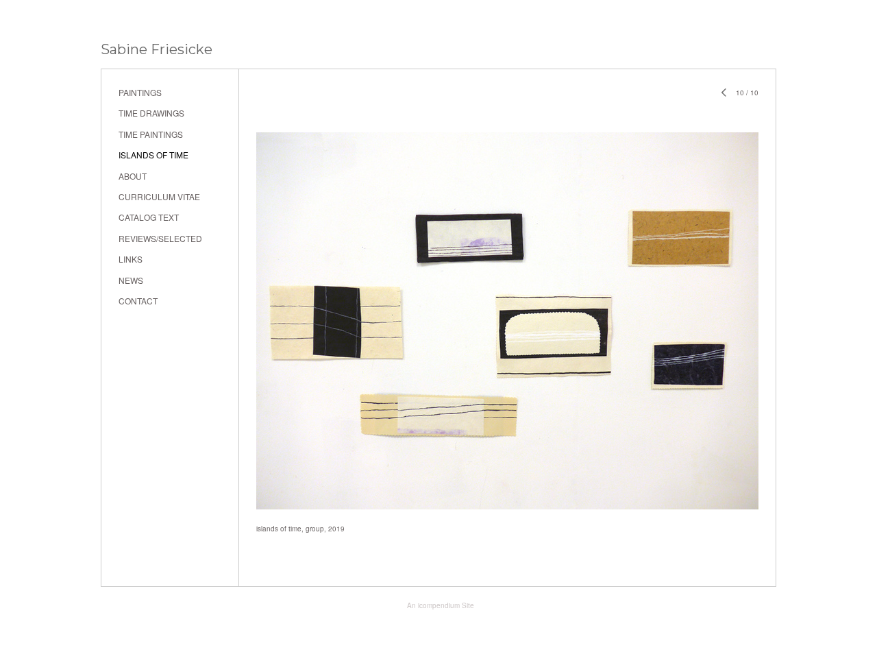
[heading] (156, 49)
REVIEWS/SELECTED (160, 238)
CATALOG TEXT (149, 217)
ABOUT (133, 176)
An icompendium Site (440, 605)
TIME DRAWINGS (151, 113)
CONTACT (138, 300)
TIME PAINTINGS (151, 134)
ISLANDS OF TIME (153, 154)
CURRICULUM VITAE (159, 196)
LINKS (131, 259)
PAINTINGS (140, 92)
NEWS (131, 280)
